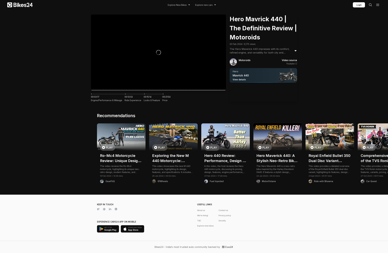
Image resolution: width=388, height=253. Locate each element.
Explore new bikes (205, 226)
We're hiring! (202, 215)
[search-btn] (370, 5)
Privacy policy (225, 215)
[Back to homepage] (20, 4)
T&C (199, 220)
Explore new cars (204, 5)
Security (222, 220)
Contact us (223, 210)
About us (201, 210)
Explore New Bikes (177, 5)
